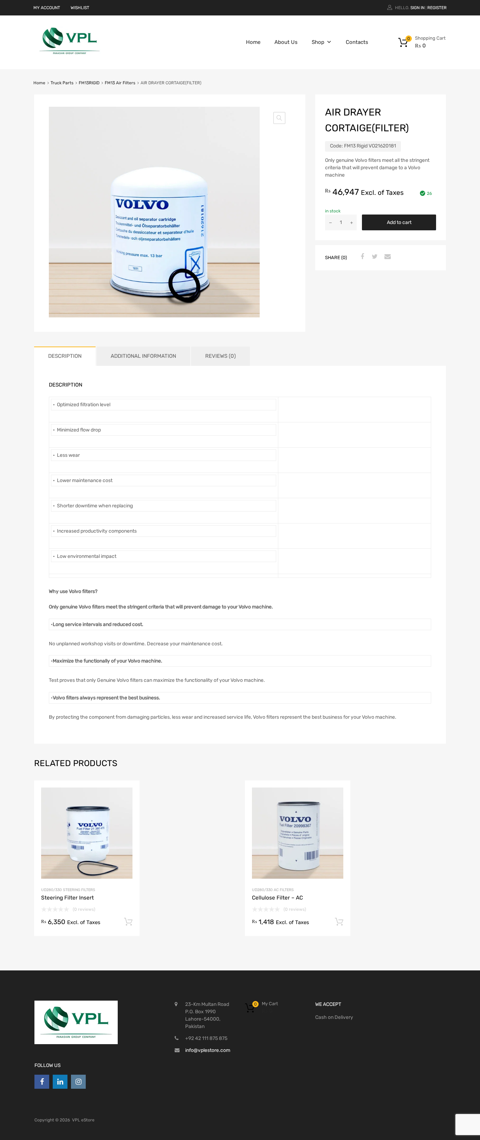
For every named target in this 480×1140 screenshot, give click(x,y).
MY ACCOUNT (46, 7)
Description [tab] (65, 356)
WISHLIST (80, 7)
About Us (286, 42)
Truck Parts (62, 82)
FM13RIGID (89, 82)
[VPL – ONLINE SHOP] (69, 54)
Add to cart (399, 222)
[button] (279, 118)
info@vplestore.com (207, 1050)
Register (437, 7)
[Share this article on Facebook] (361, 257)
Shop (318, 42)
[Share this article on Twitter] (373, 257)
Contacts (357, 42)
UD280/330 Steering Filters (68, 890)
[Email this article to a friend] (386, 257)
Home (253, 42)
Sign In (417, 7)
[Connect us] (41, 1082)
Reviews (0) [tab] (220, 356)
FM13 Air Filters (120, 82)
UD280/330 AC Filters (273, 890)
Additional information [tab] (143, 356)
